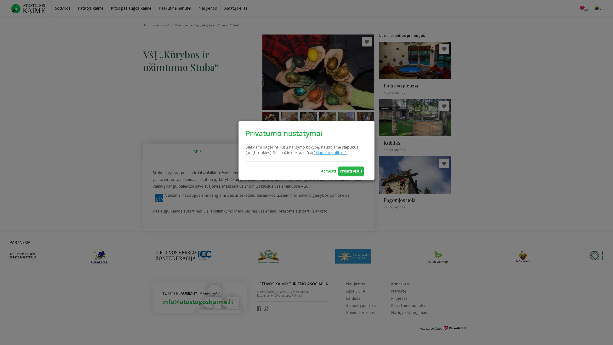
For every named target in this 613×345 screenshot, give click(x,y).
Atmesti (328, 171)
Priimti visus (351, 171)
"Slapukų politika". (330, 152)
